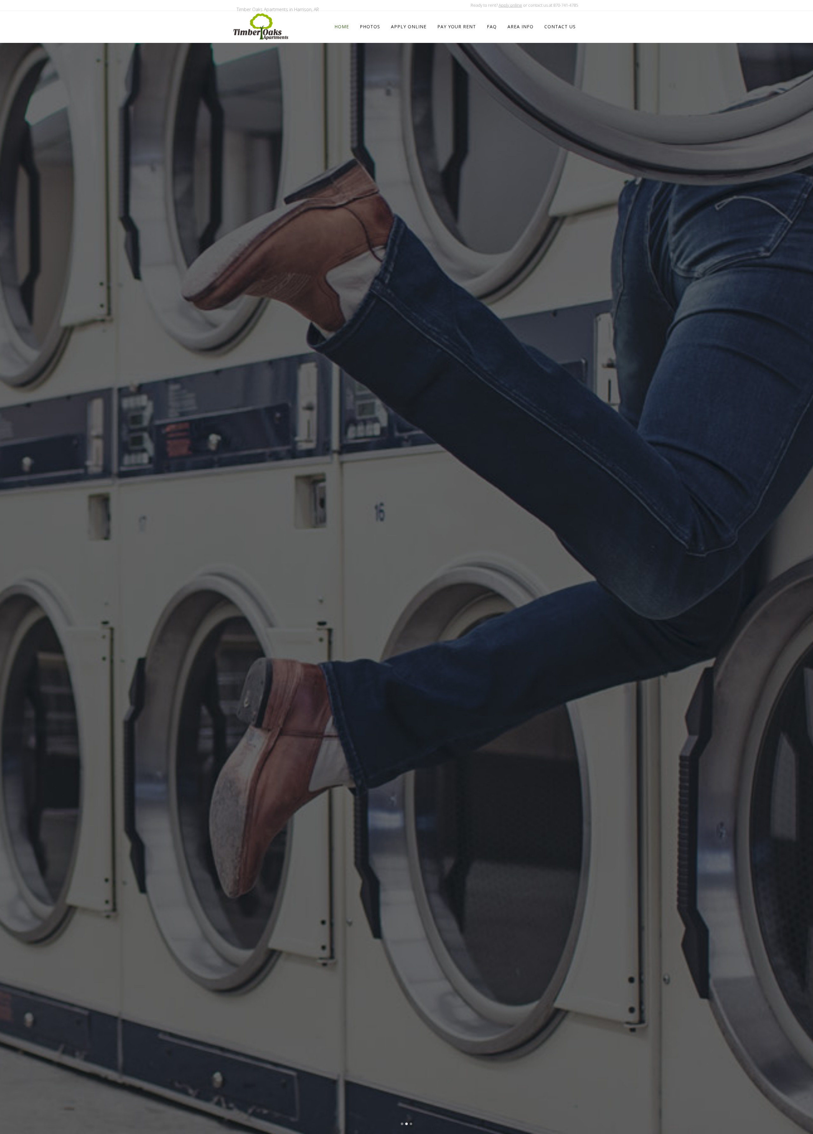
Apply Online (430, 565)
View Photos (382, 565)
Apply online (510, 5)
